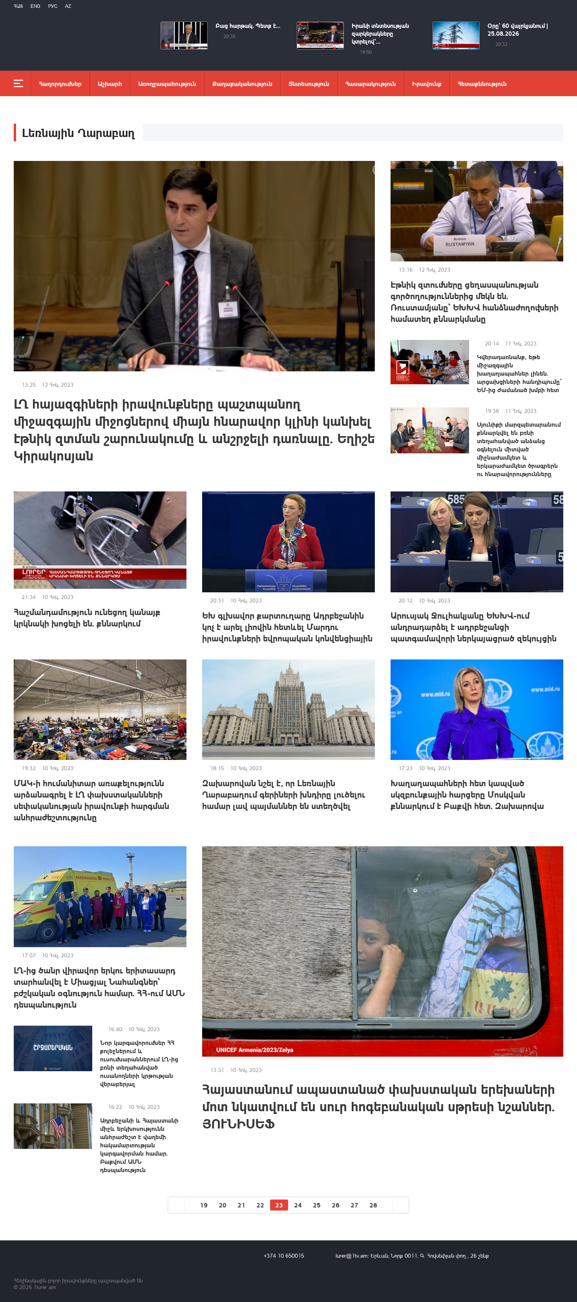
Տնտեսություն (308, 83)
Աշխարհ (110, 83)
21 (241, 1205)
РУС (52, 6)
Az (68, 6)
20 (222, 1205)
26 (336, 1205)
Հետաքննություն (482, 83)
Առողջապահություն (167, 83)
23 (279, 1205)
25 (317, 1205)
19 (204, 1205)
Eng (35, 6)
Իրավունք (427, 83)
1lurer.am (44, 1287)
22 (260, 1205)
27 (354, 1205)
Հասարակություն (370, 83)
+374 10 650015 (284, 1255)
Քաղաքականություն (242, 83)
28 (373, 1205)
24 (298, 1205)
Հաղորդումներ (60, 83)
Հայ (18, 6)
